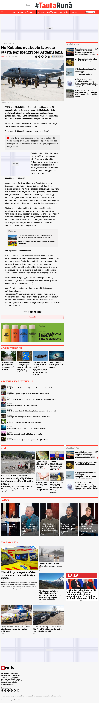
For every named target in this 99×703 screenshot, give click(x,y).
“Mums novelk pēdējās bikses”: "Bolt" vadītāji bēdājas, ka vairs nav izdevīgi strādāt (47, 629)
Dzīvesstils (30, 12)
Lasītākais (72, 44)
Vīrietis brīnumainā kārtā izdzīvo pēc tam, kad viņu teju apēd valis (31, 411)
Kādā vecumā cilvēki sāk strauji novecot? (22, 405)
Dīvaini (41, 12)
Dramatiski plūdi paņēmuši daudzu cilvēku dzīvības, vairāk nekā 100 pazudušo (7, 366)
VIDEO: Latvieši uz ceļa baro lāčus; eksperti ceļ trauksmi (27, 440)
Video (5, 499)
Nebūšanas (51, 12)
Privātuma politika (19, 696)
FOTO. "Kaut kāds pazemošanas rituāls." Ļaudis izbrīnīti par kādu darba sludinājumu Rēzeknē (57, 488)
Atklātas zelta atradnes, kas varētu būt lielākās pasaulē (86, 60)
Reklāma (8, 696)
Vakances (53, 696)
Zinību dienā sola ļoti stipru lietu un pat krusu (50, 564)
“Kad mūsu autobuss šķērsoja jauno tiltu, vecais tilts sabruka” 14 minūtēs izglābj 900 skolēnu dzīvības (35, 236)
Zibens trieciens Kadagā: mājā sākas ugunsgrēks (25, 434)
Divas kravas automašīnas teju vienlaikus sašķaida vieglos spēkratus (15, 629)
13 (96, 54)
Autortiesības (39, 696)
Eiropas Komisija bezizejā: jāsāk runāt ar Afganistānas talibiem (56, 365)
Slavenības (17, 12)
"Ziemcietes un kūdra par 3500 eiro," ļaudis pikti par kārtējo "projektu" (42, 464)
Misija (12, 696)
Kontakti (59, 696)
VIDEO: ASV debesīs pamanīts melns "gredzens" (24, 422)
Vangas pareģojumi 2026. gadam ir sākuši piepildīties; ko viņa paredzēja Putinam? (56, 465)
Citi (13, 43)
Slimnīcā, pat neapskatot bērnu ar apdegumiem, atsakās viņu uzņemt (36, 242)
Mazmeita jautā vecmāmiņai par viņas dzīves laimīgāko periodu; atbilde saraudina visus (42, 487)
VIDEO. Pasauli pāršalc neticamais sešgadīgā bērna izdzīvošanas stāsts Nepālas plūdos (86, 93)
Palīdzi (74, 12)
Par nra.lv (3, 696)
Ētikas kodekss (46, 696)
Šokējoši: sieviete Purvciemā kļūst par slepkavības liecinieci (29, 388)
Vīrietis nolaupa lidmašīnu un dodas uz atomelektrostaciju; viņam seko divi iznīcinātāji (85, 72)
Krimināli (64, 12)
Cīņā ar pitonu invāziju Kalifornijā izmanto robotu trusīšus (28, 417)
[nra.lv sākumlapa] (28, 5)
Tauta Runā (7, 43)
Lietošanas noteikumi (30, 696)
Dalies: (25, 312)
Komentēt (32, 317)
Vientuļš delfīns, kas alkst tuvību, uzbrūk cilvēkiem (26, 428)
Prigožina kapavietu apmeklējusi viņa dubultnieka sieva (28, 394)
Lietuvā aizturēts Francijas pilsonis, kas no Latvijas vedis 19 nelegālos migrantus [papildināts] (24, 367)
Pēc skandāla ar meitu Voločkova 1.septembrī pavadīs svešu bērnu (31, 399)
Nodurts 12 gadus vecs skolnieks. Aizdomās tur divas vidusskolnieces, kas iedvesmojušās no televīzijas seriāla (86, 83)
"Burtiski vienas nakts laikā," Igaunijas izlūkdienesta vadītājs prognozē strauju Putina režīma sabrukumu (86, 51)
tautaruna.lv (4, 56)
